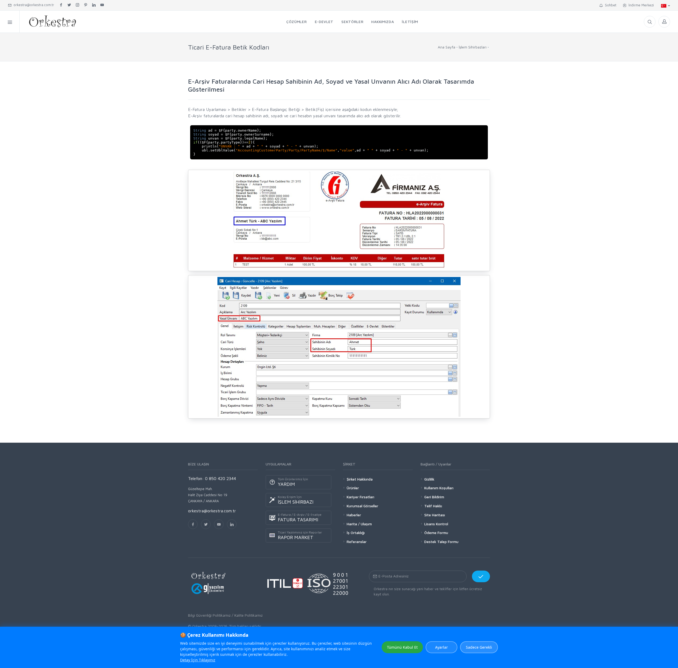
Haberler (354, 515)
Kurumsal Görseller (362, 506)
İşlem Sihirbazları (473, 47)
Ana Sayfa (446, 47)
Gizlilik (429, 479)
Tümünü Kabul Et (402, 647)
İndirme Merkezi (640, 5)
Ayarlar (441, 647)
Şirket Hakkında (360, 479)
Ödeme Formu (436, 532)
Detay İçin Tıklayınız (197, 659)
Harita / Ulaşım (359, 524)
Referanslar (357, 541)
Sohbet (609, 5)
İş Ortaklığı (356, 532)
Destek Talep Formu (441, 541)
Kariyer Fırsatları (360, 497)
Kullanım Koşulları (438, 488)
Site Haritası (434, 515)
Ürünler (353, 488)
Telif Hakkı (433, 506)
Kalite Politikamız (248, 615)
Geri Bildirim (434, 497)
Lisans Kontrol (436, 524)
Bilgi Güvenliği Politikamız (209, 615)
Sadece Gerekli (479, 647)
